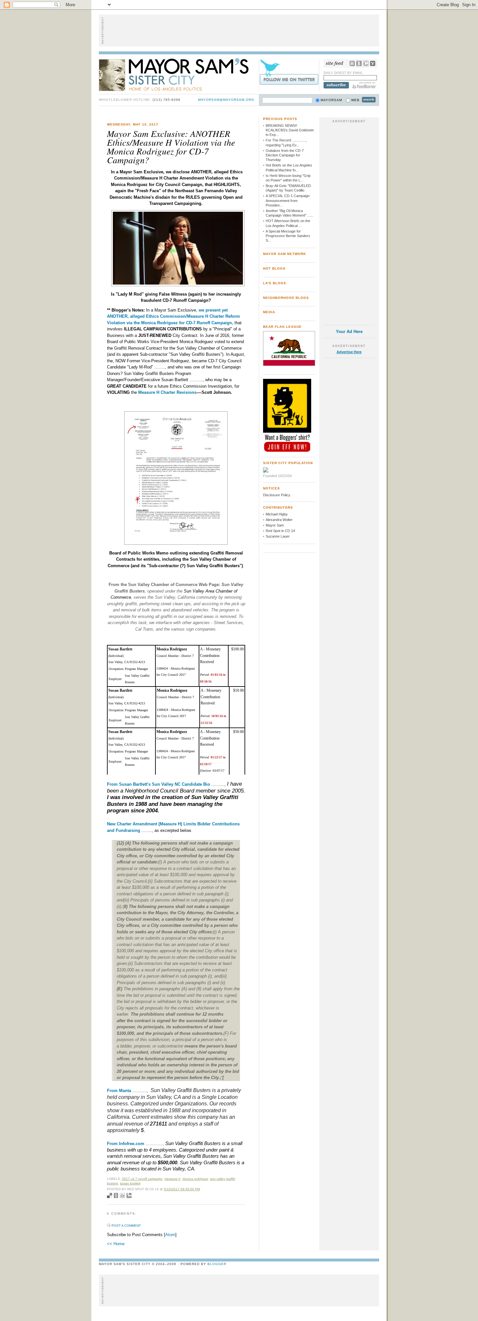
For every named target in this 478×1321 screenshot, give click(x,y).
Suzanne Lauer (278, 536)
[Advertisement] (239, 30)
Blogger (216, 1264)
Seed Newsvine (116, 1195)
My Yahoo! (372, 63)
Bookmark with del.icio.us (109, 1195)
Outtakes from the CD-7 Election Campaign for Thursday (285, 155)
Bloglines (359, 63)
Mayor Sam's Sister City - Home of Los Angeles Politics (178, 74)
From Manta (119, 1090)
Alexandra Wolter (279, 520)
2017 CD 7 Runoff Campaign (142, 1179)
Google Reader (365, 63)
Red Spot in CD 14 (280, 531)
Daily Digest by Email (343, 72)
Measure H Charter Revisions (167, 392)
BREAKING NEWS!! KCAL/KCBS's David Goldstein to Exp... (290, 130)
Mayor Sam (275, 525)
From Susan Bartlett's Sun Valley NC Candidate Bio (159, 784)
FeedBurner (364, 85)
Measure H (172, 1179)
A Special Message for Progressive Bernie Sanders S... (288, 236)
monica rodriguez (195, 1179)
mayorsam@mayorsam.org (226, 99)
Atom (170, 1234)
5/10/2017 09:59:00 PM (182, 1189)
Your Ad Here (349, 331)
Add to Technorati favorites (129, 1195)
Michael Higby (277, 514)
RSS (352, 63)
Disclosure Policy (276, 495)
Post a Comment (126, 1225)
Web (355, 100)
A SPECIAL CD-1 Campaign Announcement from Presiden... (288, 200)
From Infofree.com (125, 1143)
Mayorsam (331, 100)
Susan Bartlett (130, 1183)
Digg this (122, 1195)
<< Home (116, 1243)
